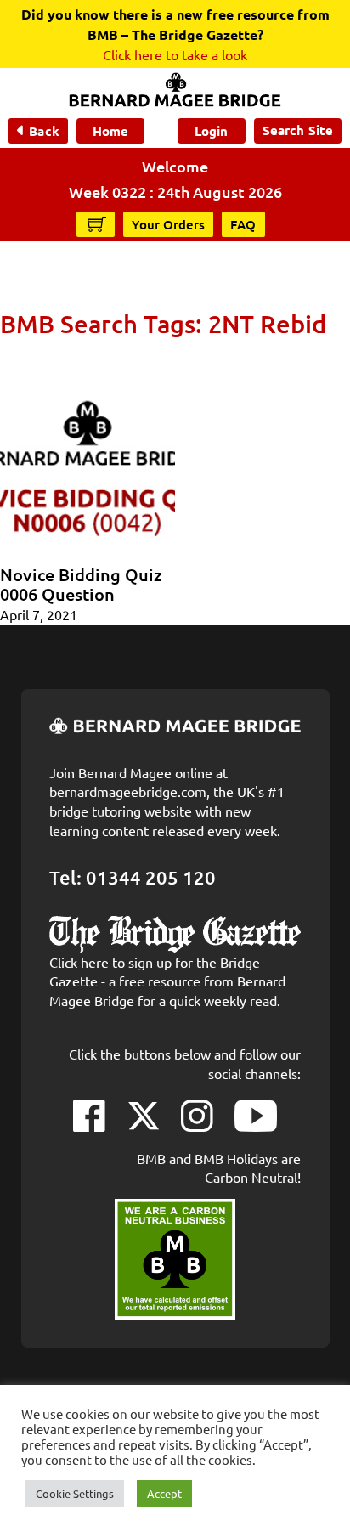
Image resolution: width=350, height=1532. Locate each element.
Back (44, 130)
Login (211, 130)
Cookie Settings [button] (75, 1493)
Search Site (297, 130)
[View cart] (97, 223)
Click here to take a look (175, 54)
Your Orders (168, 224)
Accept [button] (164, 1493)
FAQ (243, 224)
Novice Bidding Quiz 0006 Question (81, 584)
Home (110, 130)
